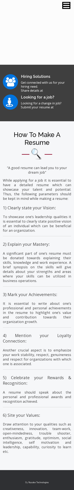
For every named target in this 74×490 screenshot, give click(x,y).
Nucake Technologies (38, 482)
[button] (66, 5)
